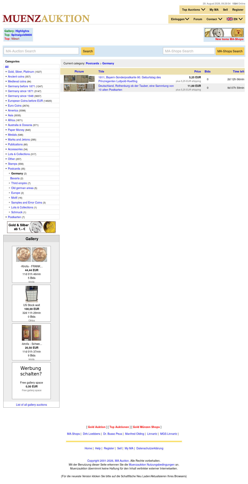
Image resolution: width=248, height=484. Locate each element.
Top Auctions (191, 9)
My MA (214, 9)
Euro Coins (15, 105)
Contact (212, 19)
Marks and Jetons (19, 139)
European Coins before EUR (25, 101)
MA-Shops (73, 434)
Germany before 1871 (21, 86)
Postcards (14, 168)
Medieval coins (17, 81)
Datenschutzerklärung (149, 448)
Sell (225, 9)
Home (88, 448)
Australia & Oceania (20, 125)
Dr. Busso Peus (112, 434)
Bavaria (15, 178)
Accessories (15, 149)
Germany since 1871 (21, 91)
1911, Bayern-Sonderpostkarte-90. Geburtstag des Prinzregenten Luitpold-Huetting (129, 79)
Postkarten (14, 217)
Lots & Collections (19, 154)
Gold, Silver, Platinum (21, 71)
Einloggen (178, 19)
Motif (14, 197)
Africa (11, 120)
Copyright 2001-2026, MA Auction (108, 460)
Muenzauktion (137, 464)
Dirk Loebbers (91, 434)
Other (11, 159)
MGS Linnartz (168, 434)
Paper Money (16, 130)
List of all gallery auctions (31, 404)
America (13, 110)
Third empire (19, 183)
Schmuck (16, 212)
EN (235, 19)
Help (98, 448)
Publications (15, 144)
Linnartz (152, 434)
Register (237, 9)
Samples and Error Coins (27, 202)
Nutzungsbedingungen (161, 464)
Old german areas (22, 188)
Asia (10, 115)
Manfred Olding (134, 434)
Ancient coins (16, 76)
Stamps (12, 164)
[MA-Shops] (224, 36)
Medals (12, 134)
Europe (15, 193)
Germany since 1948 (21, 96)
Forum (198, 19)
